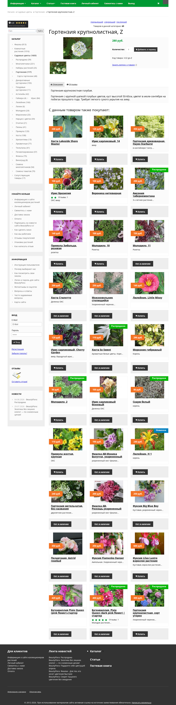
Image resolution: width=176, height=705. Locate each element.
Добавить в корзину (146, 49)
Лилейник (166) (23, 102)
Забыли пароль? (19, 353)
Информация (17, 3)
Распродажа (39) (23, 59)
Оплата (17, 218)
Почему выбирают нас (25, 269)
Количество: (118, 49)
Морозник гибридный (147, 349)
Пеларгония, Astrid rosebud (63, 559)
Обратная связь (35, 692)
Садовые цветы (24, 12)
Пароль (15, 330)
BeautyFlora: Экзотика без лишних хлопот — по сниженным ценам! (26, 410)
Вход (17, 342)
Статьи (50, 3)
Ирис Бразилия (61, 193)
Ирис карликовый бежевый (104, 403)
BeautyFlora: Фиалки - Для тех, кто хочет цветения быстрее (65, 672)
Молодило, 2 (59, 401)
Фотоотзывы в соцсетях (25, 287)
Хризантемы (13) (23, 139)
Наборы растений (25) (26, 68)
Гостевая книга (101, 666)
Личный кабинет (22, 206)
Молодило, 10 (101, 245)
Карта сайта (20, 302)
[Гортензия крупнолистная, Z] (78, 48)
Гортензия (40, 12)
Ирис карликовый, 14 (106, 141)
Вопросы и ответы (23, 291)
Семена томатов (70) (25, 171)
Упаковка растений (23, 242)
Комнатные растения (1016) (21, 50)
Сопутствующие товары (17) (22, 176)
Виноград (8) (22, 160)
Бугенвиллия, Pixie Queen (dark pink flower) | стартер (108, 612)
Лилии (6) (20, 106)
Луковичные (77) (23, 143)
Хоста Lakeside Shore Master (64, 142)
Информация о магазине (17, 692)
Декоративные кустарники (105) (24, 81)
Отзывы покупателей (24, 238)
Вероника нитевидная (106, 193)
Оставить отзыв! (19, 381)
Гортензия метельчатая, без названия (67, 507)
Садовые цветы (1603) (25, 55)
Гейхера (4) (21, 98)
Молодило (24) (22, 110)
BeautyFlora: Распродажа (60, 657)
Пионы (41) (21, 127)
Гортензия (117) (24, 72)
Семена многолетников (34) (25, 165)
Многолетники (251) (25, 63)
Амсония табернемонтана (144, 195)
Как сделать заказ (22, 229)
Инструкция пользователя (26, 265)
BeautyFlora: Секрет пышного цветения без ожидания (63, 678)
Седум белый (141, 401)
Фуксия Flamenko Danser (108, 558)
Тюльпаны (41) (23, 147)
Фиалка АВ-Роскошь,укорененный (106, 507)
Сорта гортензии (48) (27, 76)
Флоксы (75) (21, 156)
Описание (57, 84)
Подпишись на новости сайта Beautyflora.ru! (25, 224)
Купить (59, 159)
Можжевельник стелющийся (102, 299)
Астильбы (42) (22, 94)
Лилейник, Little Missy (147, 297)
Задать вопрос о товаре (123, 65)
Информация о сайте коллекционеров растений (27, 200)
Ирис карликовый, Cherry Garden (67, 351)
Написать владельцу (141, 702)
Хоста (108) (21, 135)
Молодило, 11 (142, 245)
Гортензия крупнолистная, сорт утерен (146, 612)
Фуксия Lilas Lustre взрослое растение (145, 559)
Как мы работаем (22, 234)
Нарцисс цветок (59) (25, 119)
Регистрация (18, 349)
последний (121, 22)
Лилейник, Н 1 (142, 453)
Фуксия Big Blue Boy (145, 506)
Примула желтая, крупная (62, 455)
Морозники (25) (23, 114)
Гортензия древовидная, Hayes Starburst (149, 142)
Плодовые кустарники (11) (23, 88)
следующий (109, 22)
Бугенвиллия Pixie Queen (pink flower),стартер (67, 611)
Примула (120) (22, 131)
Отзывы (73, 84)
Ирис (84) (35, 98)
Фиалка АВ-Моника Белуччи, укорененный (107, 455)
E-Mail (14, 320)
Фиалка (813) (20, 44)
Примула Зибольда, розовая (64, 247)
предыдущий (97, 22)
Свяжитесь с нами (23, 210)
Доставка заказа (22, 214)
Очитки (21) (21, 123)
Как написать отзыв (23, 246)
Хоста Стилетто (61, 297)
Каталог (35, 3)
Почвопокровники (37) (26, 152)
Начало (11, 12)
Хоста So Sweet (101, 349)
